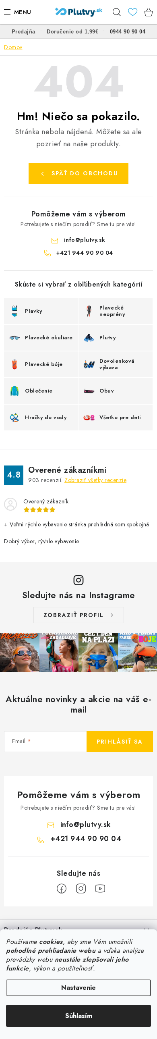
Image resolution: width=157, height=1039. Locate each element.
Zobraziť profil (73, 615)
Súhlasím (78, 1015)
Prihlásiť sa (120, 742)
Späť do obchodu (85, 173)
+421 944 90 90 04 (84, 253)
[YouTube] (100, 889)
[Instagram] (81, 889)
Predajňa (23, 32)
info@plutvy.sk (84, 240)
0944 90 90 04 (128, 32)
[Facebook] (61, 889)
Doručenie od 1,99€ (72, 32)
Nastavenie (78, 987)
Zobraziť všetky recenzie (95, 480)
